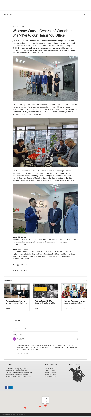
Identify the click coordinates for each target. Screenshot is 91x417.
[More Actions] (77, 339)
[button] (85, 14)
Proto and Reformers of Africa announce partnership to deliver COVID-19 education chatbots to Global (74, 302)
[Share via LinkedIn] (22, 265)
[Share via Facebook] (13, 265)
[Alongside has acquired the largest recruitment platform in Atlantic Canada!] (17, 291)
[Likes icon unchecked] (18, 353)
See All (85, 280)
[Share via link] (26, 265)
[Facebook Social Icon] (7, 387)
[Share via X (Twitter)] (18, 265)
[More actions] (77, 26)
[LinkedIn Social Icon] (11, 387)
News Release (8, 14)
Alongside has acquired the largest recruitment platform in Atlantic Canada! (16, 302)
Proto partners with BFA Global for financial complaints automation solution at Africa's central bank (45, 302)
